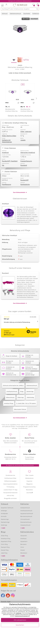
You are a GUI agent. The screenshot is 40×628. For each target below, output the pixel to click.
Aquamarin (23, 541)
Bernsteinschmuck (26, 516)
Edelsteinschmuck (15, 14)
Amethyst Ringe (8, 403)
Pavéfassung (6, 185)
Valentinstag (30, 397)
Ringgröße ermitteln (10, 498)
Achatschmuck (25, 508)
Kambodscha (25, 185)
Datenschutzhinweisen (21, 616)
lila (3, 165)
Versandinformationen (10, 493)
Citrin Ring (4, 544)
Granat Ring (4, 550)
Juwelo (22, 140)
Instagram (13, 595)
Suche (37, 9)
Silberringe (21, 397)
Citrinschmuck (25, 519)
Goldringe (4, 525)
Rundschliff (24, 180)
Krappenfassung (26, 161)
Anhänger (4, 511)
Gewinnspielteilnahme (10, 484)
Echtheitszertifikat (10, 478)
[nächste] (36, 98)
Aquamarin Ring (6, 541)
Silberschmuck (10, 397)
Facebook (3, 595)
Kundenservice (10, 475)
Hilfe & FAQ (10, 496)
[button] (2, 5)
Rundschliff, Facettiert (10, 161)
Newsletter (29, 490)
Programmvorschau (29, 487)
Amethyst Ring (5, 539)
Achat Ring (4, 536)
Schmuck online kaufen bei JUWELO (13, 385)
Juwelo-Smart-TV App (10, 490)
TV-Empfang (10, 487)
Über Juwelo (29, 475)
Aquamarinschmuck (26, 514)
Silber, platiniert (25, 132)
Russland (23, 165)
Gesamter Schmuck (7, 508)
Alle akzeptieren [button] (20, 620)
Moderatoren (29, 478)
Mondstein (23, 553)
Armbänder (4, 514)
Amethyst (5, 153)
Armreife (4, 516)
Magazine (29, 484)
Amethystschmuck (12, 391)
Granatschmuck (25, 525)
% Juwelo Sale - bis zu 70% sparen (26, 403)
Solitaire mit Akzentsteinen (7, 141)
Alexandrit (23, 536)
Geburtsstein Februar (20, 409)
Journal (28, 493)
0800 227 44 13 (10, 459)
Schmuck (4, 14)
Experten (29, 481)
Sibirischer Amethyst (27, 153)
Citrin (22, 547)
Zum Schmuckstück (19, 192)
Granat (22, 550)
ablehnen (18, 613)
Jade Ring (4, 553)
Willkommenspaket (10, 481)
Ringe (21, 391)
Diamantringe (5, 522)
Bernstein (23, 544)
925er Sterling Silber (9, 136)
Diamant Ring (5, 547)
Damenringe (30, 391)
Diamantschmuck (25, 522)
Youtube (8, 595)
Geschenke (26, 14)
